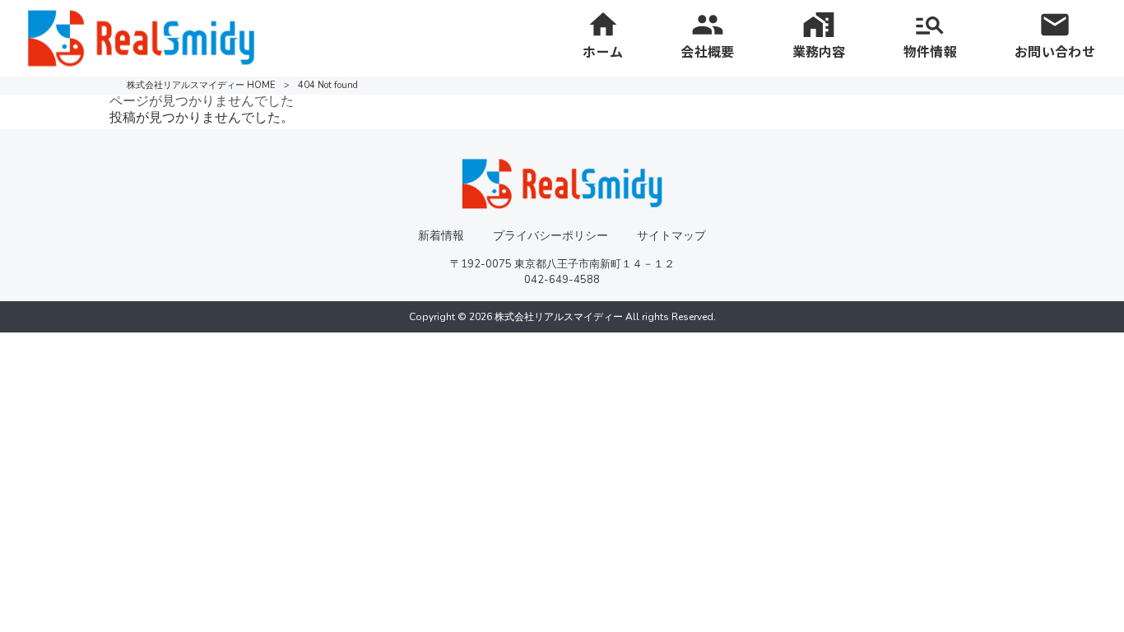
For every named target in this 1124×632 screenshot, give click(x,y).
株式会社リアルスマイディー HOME (201, 85)
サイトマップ (671, 236)
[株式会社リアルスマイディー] (141, 38)
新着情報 (441, 236)
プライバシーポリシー (550, 236)
